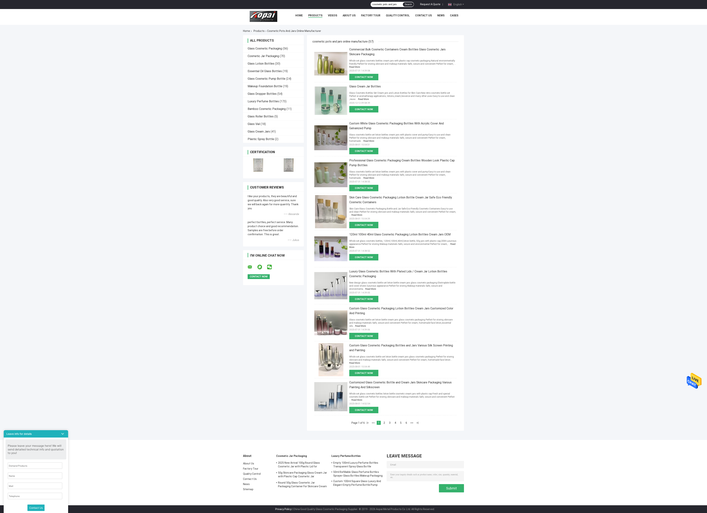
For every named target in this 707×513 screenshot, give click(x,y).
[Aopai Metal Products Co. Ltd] (263, 16)
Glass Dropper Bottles (262, 94)
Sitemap (248, 489)
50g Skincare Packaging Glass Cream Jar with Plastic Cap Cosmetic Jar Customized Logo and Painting (302, 475)
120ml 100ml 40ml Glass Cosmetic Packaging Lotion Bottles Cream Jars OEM (400, 234)
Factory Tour (370, 15)
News (440, 15)
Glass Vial (254, 124)
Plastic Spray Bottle (261, 139)
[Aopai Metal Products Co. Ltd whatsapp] (262, 267)
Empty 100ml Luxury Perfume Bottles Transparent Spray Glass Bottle (355, 464)
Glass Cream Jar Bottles (365, 86)
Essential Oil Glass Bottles (265, 71)
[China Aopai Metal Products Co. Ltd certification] (258, 165)
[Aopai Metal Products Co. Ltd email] (252, 267)
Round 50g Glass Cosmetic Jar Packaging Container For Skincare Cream (302, 484)
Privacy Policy (283, 509)
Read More (354, 67)
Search (408, 4)
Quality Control (398, 15)
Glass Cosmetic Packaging (265, 48)
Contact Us (423, 15)
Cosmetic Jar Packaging (263, 56)
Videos (332, 15)
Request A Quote (430, 4)
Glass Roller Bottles (261, 116)
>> (411, 422)
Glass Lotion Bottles (261, 63)
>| (417, 422)
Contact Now (364, 77)
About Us (349, 15)
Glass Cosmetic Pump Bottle (266, 78)
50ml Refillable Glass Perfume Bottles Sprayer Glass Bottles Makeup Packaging (358, 473)
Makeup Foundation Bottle (265, 86)
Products (315, 15)
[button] (36, 434)
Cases (454, 15)
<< (373, 422)
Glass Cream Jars (259, 131)
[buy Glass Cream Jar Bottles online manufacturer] (330, 100)
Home (299, 15)
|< (368, 422)
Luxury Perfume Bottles (263, 101)
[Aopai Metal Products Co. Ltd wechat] (271, 267)
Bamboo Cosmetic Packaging (267, 109)
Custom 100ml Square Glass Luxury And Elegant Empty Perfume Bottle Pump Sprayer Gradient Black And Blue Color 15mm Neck (357, 483)
